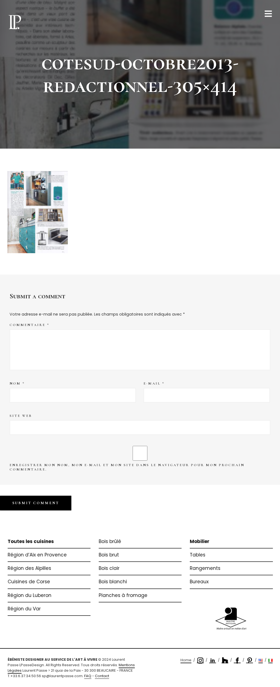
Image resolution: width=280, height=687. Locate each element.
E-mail (154, 383)
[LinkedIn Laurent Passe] (212, 660)
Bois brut (109, 555)
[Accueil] (15, 21)
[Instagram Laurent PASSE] (200, 660)
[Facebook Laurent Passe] (237, 660)
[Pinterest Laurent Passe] (249, 660)
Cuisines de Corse (29, 581)
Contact (102, 676)
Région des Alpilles (29, 568)
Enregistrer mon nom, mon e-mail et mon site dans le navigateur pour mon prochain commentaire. (127, 467)
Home (185, 660)
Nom (17, 383)
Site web (21, 416)
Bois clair (109, 568)
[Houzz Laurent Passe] (224, 660)
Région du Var (24, 608)
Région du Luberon (29, 595)
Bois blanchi (113, 581)
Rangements (205, 568)
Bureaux (199, 581)
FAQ (87, 676)
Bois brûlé (110, 541)
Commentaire (29, 325)
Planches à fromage (123, 595)
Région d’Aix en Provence (37, 555)
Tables (197, 555)
